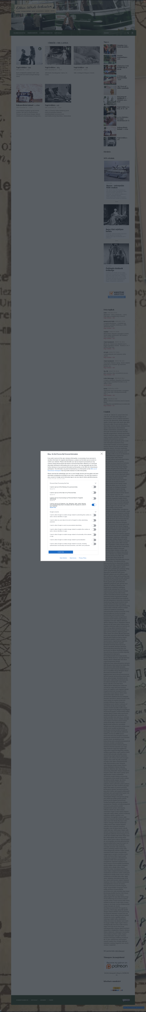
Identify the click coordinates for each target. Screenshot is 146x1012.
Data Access (73, 558)
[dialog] (73, 506)
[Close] (102, 454)
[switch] (94, 487)
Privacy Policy (82, 558)
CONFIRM (61, 552)
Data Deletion (63, 558)
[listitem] (73, 483)
